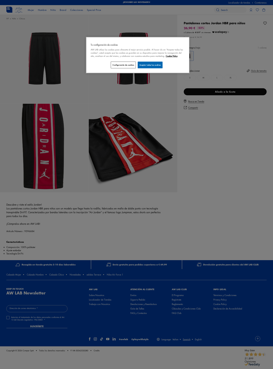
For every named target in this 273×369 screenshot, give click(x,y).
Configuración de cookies (123, 65)
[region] (137, 55)
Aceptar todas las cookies (150, 65)
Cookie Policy (172, 55)
